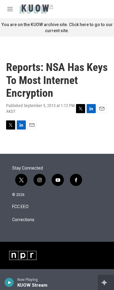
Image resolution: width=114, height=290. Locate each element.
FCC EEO (20, 206)
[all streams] (106, 282)
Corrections (23, 220)
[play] (9, 282)
